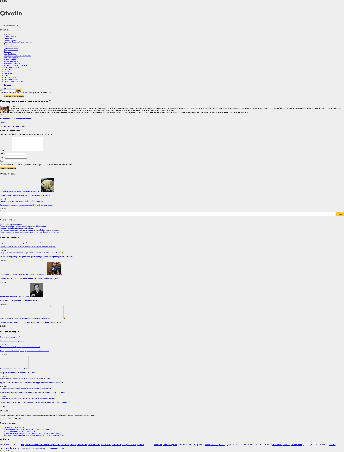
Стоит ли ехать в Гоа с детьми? (11, 224)
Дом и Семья (8, 44)
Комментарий (5, 150)
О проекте (7, 85)
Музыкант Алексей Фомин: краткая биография (14, 296)
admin (2, 106)
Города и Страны (10, 40)
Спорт (6, 75)
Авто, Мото (7, 34)
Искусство (7, 52)
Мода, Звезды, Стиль (11, 58)
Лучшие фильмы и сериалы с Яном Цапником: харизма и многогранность (23, 274)
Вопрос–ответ (8, 38)
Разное (6, 72)
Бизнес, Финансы (10, 36)
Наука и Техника (10, 60)
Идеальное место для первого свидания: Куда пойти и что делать (21, 201)
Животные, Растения (11, 46)
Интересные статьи (11, 50)
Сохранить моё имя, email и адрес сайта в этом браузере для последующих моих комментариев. (37, 165)
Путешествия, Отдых (11, 68)
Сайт (1, 161)
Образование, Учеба (11, 62)
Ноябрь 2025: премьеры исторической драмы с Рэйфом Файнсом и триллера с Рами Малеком (30, 253)
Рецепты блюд (9, 74)
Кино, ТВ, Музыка (10, 54)
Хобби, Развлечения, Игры (13, 81)
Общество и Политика (12, 64)
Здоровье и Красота (11, 48)
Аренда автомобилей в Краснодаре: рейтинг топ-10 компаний (23, 226)
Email (2, 157)
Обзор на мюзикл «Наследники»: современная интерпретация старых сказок (25, 318)
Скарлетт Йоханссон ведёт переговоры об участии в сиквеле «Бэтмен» (22, 243)
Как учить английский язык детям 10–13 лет (16, 228)
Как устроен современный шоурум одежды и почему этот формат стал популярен (30, 232)
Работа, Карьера (9, 70)
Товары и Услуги (10, 77)
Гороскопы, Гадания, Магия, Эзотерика (18, 42)
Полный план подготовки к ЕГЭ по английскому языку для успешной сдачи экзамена (27, 398)
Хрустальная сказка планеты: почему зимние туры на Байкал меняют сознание (29, 230)
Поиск (2, 211)
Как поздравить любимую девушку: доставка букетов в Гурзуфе (20, 191)
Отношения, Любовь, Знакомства (16, 66)
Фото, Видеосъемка (11, 79)
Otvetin (11, 13)
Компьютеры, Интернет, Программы (17, 56)
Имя (2, 154)
